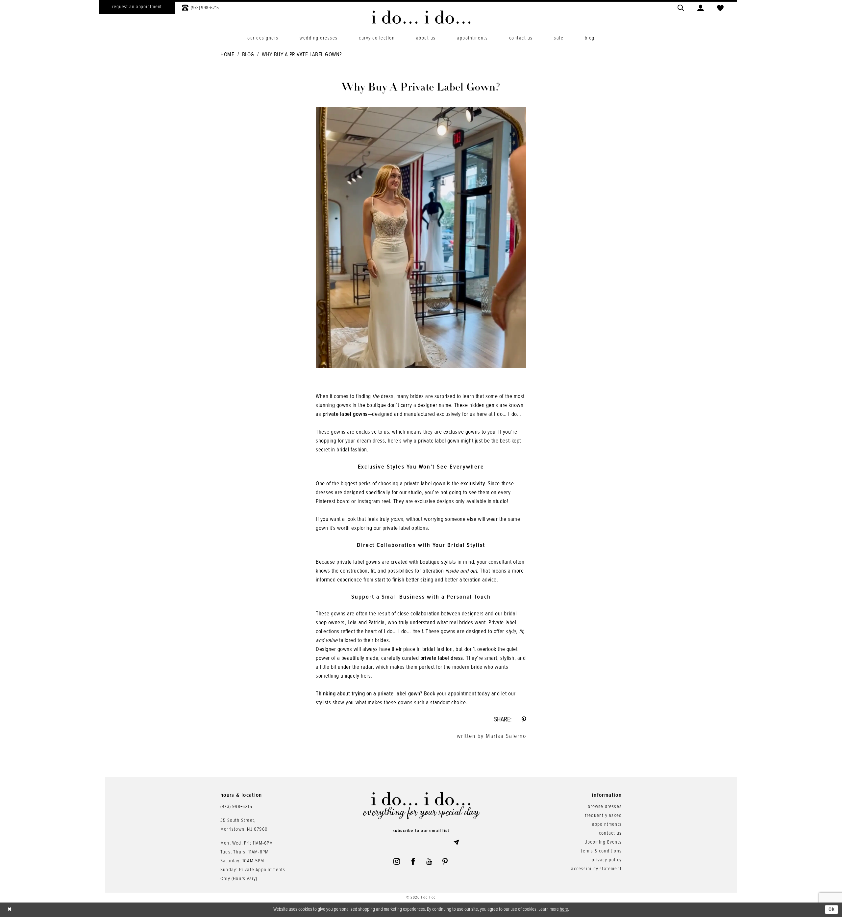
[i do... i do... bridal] (421, 17)
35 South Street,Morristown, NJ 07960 (244, 825)
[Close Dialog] (10, 909)
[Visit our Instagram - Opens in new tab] (396, 861)
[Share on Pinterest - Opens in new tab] (524, 719)
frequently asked (603, 815)
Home (227, 55)
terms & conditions (601, 851)
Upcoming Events (603, 842)
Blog (248, 55)
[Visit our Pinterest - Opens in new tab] (445, 861)
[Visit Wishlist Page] (720, 7)
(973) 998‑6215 (236, 806)
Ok (832, 909)
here (564, 909)
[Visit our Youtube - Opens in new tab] (429, 861)
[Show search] (681, 7)
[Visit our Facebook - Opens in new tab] (413, 861)
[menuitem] (137, 7)
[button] (700, 7)
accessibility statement (596, 869)
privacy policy (607, 860)
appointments (607, 824)
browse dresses (605, 806)
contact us (610, 833)
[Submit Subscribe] (457, 842)
